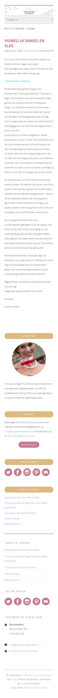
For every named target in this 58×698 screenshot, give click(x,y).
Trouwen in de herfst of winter (20, 513)
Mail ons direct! (29, 444)
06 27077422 (11, 436)
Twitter (8, 472)
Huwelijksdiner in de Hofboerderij (22, 497)
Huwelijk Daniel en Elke (24, 43)
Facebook (18, 472)
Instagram (27, 472)
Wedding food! (12, 523)
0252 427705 (28, 436)
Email (46, 472)
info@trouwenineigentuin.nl (19, 431)
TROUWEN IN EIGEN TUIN (37, 675)
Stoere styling (12, 518)
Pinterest (36, 472)
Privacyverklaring (35, 687)
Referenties (30, 50)
